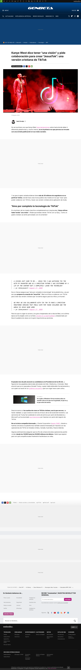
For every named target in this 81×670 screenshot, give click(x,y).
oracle (53, 502)
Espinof (27, 636)
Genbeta (40, 8)
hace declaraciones (43, 127)
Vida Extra (16, 636)
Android (25, 42)
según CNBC (55, 423)
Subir (73, 627)
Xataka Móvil (7, 636)
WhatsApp (19, 608)
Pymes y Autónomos (71, 637)
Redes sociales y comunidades (27, 502)
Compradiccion (61, 639)
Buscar (74, 620)
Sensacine (27, 634)
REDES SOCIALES (38, 16)
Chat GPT (21, 587)
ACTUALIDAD (9, 16)
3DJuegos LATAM (18, 654)
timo (30, 605)
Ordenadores (33, 42)
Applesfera (6, 639)
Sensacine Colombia (27, 658)
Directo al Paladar (40, 634)
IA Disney (28, 587)
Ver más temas (8, 614)
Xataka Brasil (7, 656)
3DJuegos (16, 634)
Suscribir (68, 599)
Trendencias (61, 634)
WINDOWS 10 (50, 16)
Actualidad (19, 597)
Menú (7, 10)
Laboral (18, 605)
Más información (52, 668)
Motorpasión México (50, 655)
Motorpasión (50, 634)
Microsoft (18, 42)
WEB (57, 16)
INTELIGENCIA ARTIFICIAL (23, 16)
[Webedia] (8, 627)
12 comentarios (18, 66)
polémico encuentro (35, 388)
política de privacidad (63, 602)
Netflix (5, 608)
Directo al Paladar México (40, 655)
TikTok (39, 502)
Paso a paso (7, 597)
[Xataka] (1, 1)
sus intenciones (35, 417)
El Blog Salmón (72, 634)
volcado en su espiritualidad (45, 316)
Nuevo (74, 10)
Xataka (5, 634)
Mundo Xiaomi (7, 644)
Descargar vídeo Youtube (51, 587)
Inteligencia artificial (32, 598)
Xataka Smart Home (7, 641)
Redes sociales (7, 605)
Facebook (75, 16)
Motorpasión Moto (50, 637)
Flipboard (72, 16)
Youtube (55, 612)
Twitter (69, 16)
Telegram (78, 16)
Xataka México (7, 654)
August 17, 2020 (35, 288)
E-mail (32, 66)
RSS (61, 612)
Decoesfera (60, 636)
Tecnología (41, 42)
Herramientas (7, 602)
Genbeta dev (32, 602)
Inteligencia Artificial (32, 609)
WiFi (47, 42)
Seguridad (19, 602)
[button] (21, 121)
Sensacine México (27, 655)
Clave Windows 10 (38, 587)
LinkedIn (68, 612)
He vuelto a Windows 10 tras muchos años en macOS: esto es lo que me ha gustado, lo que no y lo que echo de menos (52, 400)
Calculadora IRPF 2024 (65, 587)
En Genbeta (39, 396)
